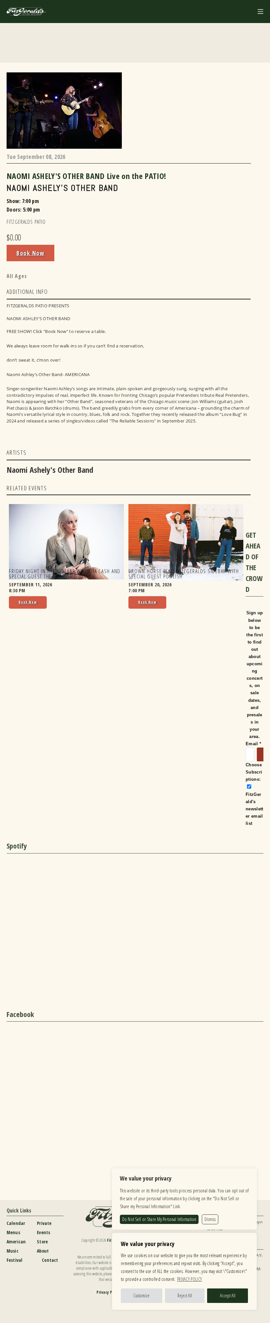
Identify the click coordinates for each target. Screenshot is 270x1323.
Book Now (30, 253)
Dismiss (210, 1219)
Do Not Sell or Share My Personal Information (159, 1219)
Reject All (184, 1295)
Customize (141, 1295)
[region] (184, 1271)
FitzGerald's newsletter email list (254, 809)
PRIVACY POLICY (189, 1279)
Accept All (227, 1295)
